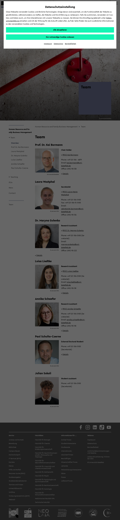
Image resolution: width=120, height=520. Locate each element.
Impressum (48, 44)
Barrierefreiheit (70, 44)
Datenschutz (58, 44)
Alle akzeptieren (60, 29)
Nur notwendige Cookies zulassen (60, 37)
